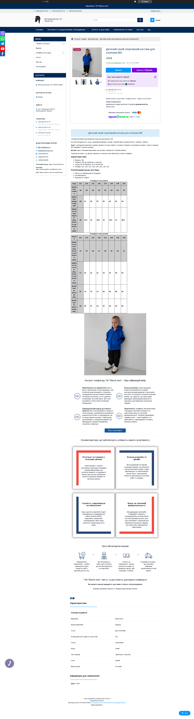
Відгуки (38, 48)
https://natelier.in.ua (44, 147)
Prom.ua (107, 698)
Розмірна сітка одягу (43, 53)
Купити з (140, 70)
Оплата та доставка (100, 30)
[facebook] (71, 599)
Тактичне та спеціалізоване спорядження (66, 30)
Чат (186, 713)
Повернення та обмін (123, 30)
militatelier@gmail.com (45, 150)
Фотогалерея (41, 67)
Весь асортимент (115, 430)
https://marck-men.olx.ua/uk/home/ (51, 172)
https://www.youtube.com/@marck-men (48, 169)
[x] (73, 599)
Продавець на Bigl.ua (97, 700)
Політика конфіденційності (117, 702)
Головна (39, 30)
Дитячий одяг (93, 39)
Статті (38, 57)
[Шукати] (140, 20)
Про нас (140, 30)
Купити (118, 70)
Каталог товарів (80, 39)
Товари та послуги (43, 43)
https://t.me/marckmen (56, 164)
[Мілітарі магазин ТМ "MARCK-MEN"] (38, 24)
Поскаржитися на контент (100, 702)
